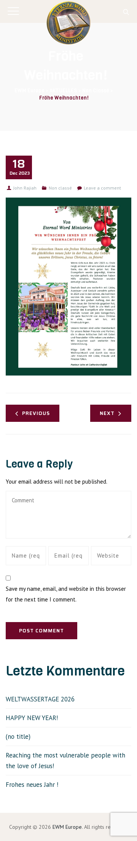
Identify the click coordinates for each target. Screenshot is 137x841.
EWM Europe (67, 826)
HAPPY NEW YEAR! (32, 718)
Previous (36, 413)
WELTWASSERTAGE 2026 (40, 699)
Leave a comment (102, 188)
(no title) (18, 736)
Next (107, 413)
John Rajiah (25, 188)
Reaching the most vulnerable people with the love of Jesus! (65, 760)
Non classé (60, 188)
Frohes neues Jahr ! (32, 784)
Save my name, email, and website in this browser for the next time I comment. (66, 594)
